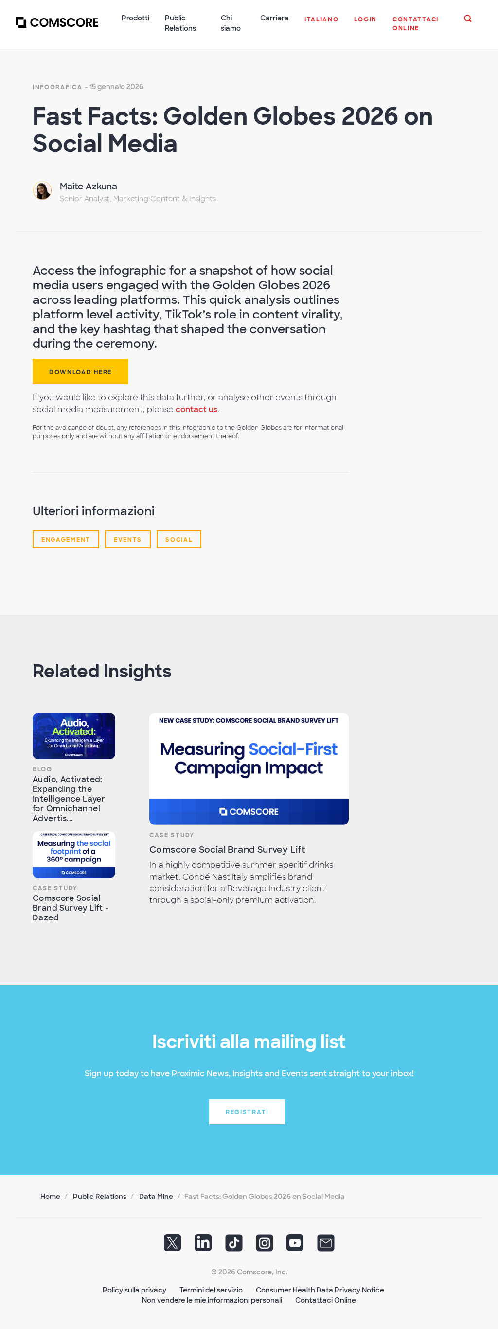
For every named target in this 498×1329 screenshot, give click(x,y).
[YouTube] (295, 1246)
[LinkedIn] (203, 1246)
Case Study (55, 888)
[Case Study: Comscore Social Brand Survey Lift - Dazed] (74, 854)
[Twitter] (172, 1246)
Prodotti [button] (135, 18)
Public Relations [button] (180, 23)
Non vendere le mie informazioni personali (212, 1300)
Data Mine (156, 1196)
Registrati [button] (247, 1112)
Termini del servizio (211, 1290)
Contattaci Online (325, 1300)
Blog (43, 769)
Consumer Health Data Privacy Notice (320, 1290)
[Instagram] (264, 1246)
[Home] (57, 29)
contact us (196, 409)
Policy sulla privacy (134, 1290)
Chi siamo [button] (231, 23)
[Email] (326, 1246)
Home (50, 1196)
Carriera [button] (274, 18)
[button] (322, 24)
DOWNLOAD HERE (80, 372)
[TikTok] (234, 1246)
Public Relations (99, 1196)
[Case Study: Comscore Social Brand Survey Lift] (249, 769)
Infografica (58, 87)
